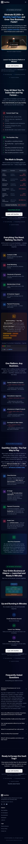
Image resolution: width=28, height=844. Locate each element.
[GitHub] (4, 804)
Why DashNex (4, 810)
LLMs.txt (3, 820)
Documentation (4, 815)
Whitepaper (3, 817)
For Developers (4, 812)
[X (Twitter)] (1, 804)
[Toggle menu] (25, 2)
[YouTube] (6, 804)
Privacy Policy (4, 828)
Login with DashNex (13, 66)
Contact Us (3, 831)
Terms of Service (5, 826)
